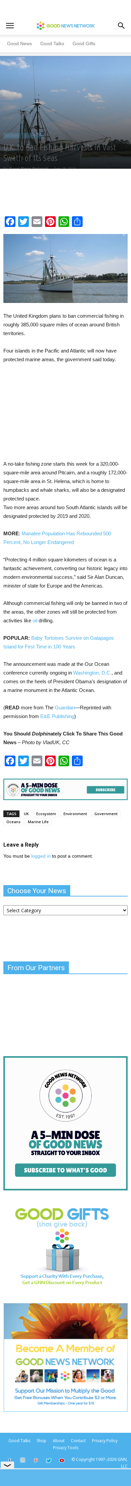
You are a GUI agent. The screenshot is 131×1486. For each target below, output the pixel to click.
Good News (19, 43)
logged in (41, 856)
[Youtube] (62, 1461)
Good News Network (29, 168)
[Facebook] (9, 1461)
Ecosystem (46, 813)
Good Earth (33, 135)
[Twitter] (49, 1461)
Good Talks (52, 43)
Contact (78, 1440)
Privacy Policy (105, 1440)
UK (26, 813)
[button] (121, 26)
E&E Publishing (57, 716)
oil (35, 620)
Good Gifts (84, 43)
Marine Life (38, 821)
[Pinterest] (36, 1461)
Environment (75, 813)
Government (106, 813)
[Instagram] (22, 1460)
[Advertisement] (54, 414)
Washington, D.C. (92, 673)
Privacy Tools (65, 1448)
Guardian (65, 707)
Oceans (13, 821)
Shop (41, 1440)
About (58, 1440)
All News (12, 135)
